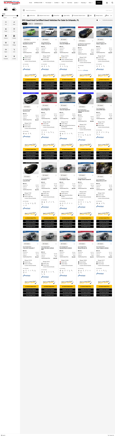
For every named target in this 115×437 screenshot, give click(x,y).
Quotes (76, 2)
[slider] (2, 15)
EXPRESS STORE (38, 2)
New (63, 3)
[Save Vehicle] (38, 39)
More (90, 3)
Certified (56, 2)
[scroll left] (24, 15)
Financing (83, 2)
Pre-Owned (48, 2)
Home (30, 2)
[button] (112, 2)
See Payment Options (30, 85)
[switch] (6, 8)
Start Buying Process (30, 88)
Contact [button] (99, 2)
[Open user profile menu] (107, 2)
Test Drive (69, 2)
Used (14, 7)
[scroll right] (111, 15)
